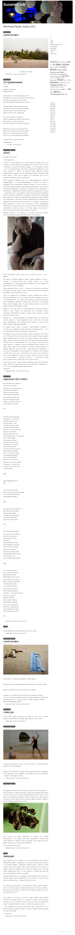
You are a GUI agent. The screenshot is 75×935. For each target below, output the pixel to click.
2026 (51, 103)
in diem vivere (9, 74)
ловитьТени (7, 32)
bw (60, 62)
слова (13, 150)
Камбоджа (58, 77)
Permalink (15, 74)
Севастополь (56, 85)
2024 (51, 106)
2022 (51, 110)
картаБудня (53, 48)
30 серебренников (12, 82)
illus (51, 65)
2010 (51, 132)
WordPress (69, 931)
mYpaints (63, 67)
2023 (51, 108)
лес (66, 89)
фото (57, 91)
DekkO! (64, 62)
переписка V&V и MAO (15, 379)
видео (63, 89)
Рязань (68, 82)
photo (13, 371)
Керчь (63, 77)
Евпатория (58, 76)
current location (10, 35)
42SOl (6, 152)
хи (61, 92)
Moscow (52, 67)
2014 (51, 124)
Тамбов (52, 87)
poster (59, 70)
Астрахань (53, 74)
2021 (51, 112)
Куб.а (65, 80)
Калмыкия (52, 77)
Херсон (57, 87)
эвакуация (8, 856)
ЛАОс (69, 80)
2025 (51, 104)
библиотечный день (55, 89)
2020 (51, 114)
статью (14, 716)
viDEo (51, 41)
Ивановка (65, 76)
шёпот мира (7, 79)
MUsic (57, 67)
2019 (51, 115)
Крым (60, 79)
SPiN (64, 70)
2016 (51, 121)
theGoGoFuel (54, 72)
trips (62, 72)
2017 (51, 119)
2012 (51, 128)
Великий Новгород (62, 74)
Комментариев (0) (22, 74)
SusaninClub (14, 4)
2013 (51, 126)
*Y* (51, 37)
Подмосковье (62, 82)
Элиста (62, 87)
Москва (54, 82)
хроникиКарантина (57, 94)
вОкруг (52, 42)
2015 (51, 123)
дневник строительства (56, 44)
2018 (51, 117)
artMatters (54, 62)
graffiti (68, 62)
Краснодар (53, 80)
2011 (51, 130)
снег (51, 92)
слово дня (8, 712)
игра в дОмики (53, 46)
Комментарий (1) (22, 721)
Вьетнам (52, 76)
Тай (65, 85)
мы (69, 89)
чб (66, 94)
